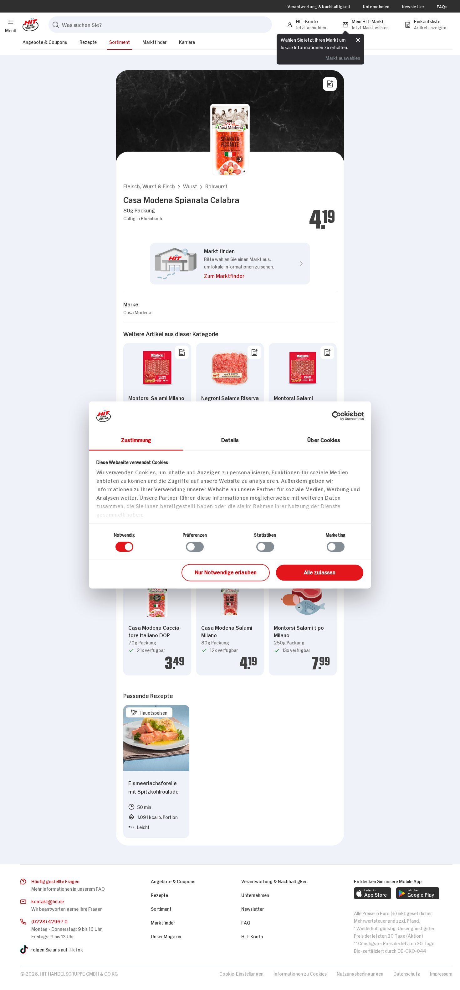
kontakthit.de (47, 901)
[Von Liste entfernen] (182, 352)
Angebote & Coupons (45, 41)
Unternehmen (376, 6)
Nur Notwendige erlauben (226, 571)
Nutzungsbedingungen (360, 973)
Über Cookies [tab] (323, 439)
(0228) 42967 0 (49, 921)
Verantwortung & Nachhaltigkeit (319, 6)
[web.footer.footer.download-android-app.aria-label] (417, 893)
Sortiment (119, 41)
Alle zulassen (319, 571)
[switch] (195, 547)
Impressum (441, 973)
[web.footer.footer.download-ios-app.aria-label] (372, 893)
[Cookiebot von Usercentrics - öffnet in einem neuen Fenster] (336, 415)
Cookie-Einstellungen (241, 973)
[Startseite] (29, 24)
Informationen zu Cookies (300, 973)
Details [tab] (230, 439)
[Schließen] (358, 39)
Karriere (187, 41)
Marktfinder (154, 41)
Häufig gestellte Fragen (55, 881)
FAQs (442, 6)
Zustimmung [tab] (136, 439)
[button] (149, 186)
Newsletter (413, 6)
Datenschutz (406, 973)
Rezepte (88, 41)
